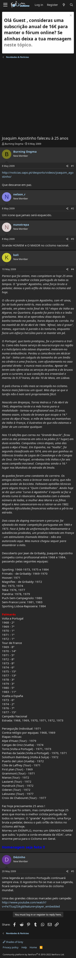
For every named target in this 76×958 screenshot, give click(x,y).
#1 (72, 166)
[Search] (71, 4)
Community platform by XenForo (34, 954)
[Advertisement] (38, 98)
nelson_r (19, 194)
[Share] (67, 166)
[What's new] (63, 4)
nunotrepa (21, 224)
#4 (72, 269)
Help (24, 947)
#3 (72, 239)
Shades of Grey (14, 942)
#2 (72, 208)
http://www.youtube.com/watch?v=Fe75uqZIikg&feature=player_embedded (31, 904)
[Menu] (5, 5)
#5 (72, 871)
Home (33, 947)
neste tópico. (18, 45)
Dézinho (19, 857)
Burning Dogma (14, 143)
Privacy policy (11, 947)
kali (16, 255)
